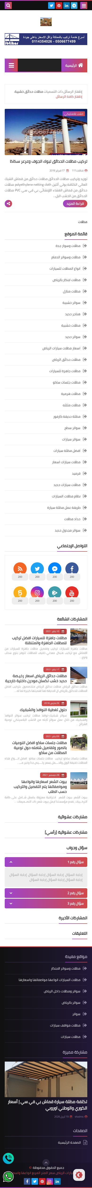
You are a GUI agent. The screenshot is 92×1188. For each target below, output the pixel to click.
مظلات (82, 222)
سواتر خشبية (71, 303)
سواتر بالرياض (71, 1002)
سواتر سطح (72, 428)
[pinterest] (59, 5)
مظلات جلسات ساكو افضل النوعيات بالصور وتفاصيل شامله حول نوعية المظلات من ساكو (39, 747)
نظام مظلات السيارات (66, 496)
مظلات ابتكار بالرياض (66, 280)
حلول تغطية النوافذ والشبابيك (43, 709)
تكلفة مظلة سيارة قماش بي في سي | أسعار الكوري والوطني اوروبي (47, 1105)
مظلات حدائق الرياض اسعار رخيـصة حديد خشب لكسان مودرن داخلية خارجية (36, 678)
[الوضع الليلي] (79, 1175)
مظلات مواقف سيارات (65, 1025)
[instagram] (49, 1181)
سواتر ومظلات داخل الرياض (62, 991)
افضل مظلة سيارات (67, 451)
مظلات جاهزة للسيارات (64, 371)
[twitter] (51, 5)
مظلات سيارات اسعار (66, 462)
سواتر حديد (72, 337)
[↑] (46, 1162)
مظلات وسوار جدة (68, 246)
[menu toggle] (83, 5)
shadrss (79, 1116)
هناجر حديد (72, 314)
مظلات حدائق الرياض (66, 359)
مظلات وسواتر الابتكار (65, 968)
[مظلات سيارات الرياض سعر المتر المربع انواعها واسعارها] (46, 21)
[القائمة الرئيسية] (11, 65)
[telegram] (74, 5)
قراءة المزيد (75, 203)
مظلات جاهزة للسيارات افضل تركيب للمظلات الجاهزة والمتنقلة (39, 640)
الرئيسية (71, 65)
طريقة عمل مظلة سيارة (63, 507)
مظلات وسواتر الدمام (65, 257)
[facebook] (27, 1181)
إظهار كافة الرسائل (69, 96)
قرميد (76, 473)
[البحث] (8, 5)
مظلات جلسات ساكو (66, 382)
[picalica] (65, 1181)
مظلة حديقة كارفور (66, 416)
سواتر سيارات (71, 439)
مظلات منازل (71, 291)
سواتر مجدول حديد (67, 530)
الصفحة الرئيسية (69, 1143)
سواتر (76, 1014)
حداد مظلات (72, 519)
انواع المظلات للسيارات (65, 268)
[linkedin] (66, 5)
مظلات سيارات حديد (67, 485)
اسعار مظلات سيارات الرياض (61, 348)
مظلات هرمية (70, 394)
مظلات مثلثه (71, 405)
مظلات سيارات (70, 1037)
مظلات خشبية (70, 325)
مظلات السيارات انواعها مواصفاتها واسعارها (49, 980)
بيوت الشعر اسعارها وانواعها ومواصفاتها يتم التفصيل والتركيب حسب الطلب (40, 786)
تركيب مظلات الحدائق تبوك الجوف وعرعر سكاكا (48, 161)
